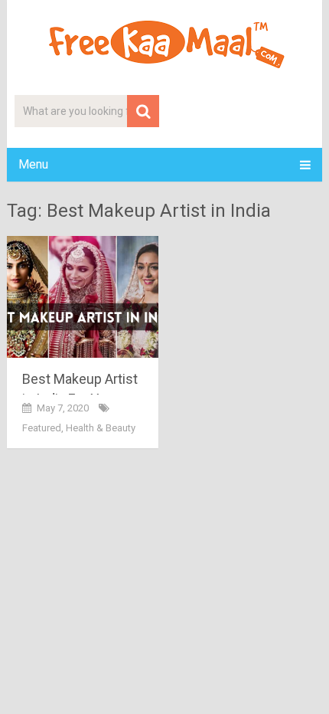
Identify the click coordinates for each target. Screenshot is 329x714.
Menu (33, 164)
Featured (41, 428)
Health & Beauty (100, 428)
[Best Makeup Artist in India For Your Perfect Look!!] (82, 297)
